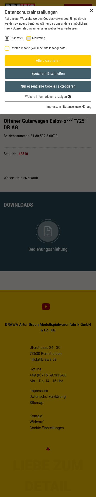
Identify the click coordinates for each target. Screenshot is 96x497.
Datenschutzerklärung (77, 106)
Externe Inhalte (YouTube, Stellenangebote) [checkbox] (38, 48)
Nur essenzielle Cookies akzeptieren (48, 86)
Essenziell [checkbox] (16, 38)
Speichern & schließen (48, 73)
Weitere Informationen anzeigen (46, 96)
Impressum (53, 106)
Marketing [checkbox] (38, 38)
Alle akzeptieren (48, 60)
